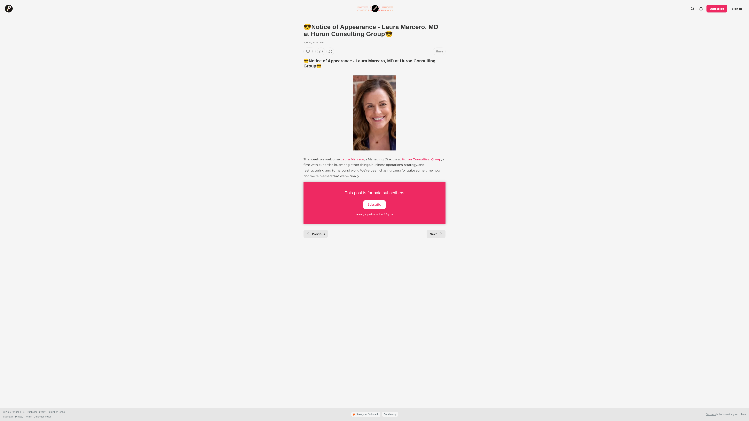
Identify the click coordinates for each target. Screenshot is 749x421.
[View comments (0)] (321, 51)
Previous (318, 234)
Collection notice (42, 416)
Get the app (390, 414)
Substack (711, 414)
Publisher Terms (56, 412)
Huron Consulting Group (421, 159)
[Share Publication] (701, 8)
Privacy (19, 416)
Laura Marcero (352, 159)
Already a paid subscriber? (374, 214)
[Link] (298, 63)
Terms (28, 416)
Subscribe (717, 9)
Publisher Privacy (36, 412)
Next (433, 234)
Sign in (737, 9)
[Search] (692, 8)
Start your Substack (367, 414)
